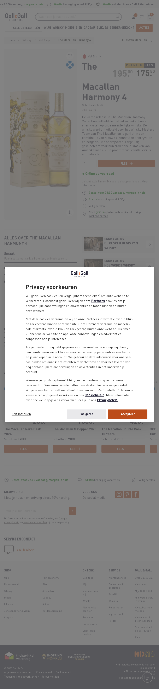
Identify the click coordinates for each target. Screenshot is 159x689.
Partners (98, 301)
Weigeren (87, 414)
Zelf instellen (21, 414)
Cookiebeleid (94, 395)
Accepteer (128, 414)
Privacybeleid (107, 400)
